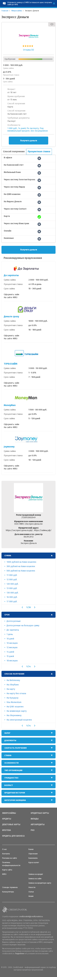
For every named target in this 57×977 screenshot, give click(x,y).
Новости (31, 887)
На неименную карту (17, 711)
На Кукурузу (12, 698)
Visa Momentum (14, 702)
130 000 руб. (12, 593)
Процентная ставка (39, 151)
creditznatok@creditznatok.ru (31, 917)
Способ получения (14, 151)
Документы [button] (10, 740)
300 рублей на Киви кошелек (21, 566)
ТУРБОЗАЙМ (10, 363)
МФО (4, 874)
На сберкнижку (14, 715)
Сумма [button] (7, 555)
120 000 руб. (12, 584)
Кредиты (6, 819)
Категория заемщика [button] (15, 800)
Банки (30, 849)
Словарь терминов (10, 887)
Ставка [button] (7, 755)
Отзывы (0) (28, 50)
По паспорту (33, 128)
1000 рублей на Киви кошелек (21, 562)
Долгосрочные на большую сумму (23, 625)
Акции (30, 896)
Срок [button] (7, 615)
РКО (32, 830)
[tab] (28, 556)
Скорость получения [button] (15, 748)
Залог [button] (7, 733)
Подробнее (19, 954)
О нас (4, 849)
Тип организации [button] (13, 770)
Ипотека (6, 830)
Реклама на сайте (9, 858)
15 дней (10, 656)
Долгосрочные (14, 621)
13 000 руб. (12, 588)
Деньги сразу (11, 316)
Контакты (6, 854)
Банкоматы (33, 858)
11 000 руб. (12, 575)
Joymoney (9, 446)
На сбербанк (13, 684)
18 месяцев (12, 660)
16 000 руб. (12, 597)
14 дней (22, 128)
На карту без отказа (16, 693)
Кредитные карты (40, 813)
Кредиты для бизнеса (13, 836)
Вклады (35, 819)
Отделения (33, 854)
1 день (10, 634)
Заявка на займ (34, 879)
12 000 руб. (12, 579)
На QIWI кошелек (15, 706)
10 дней (10, 638)
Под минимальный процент (25, 129)
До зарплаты (11, 275)
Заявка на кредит (35, 874)
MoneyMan (10, 405)
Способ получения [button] (14, 674)
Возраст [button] (8, 785)
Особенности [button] (11, 763)
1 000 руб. (12, 128)
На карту (11, 689)
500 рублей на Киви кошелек (21, 571)
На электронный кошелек (19, 720)
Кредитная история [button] (14, 793)
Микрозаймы (9, 813)
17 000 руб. (12, 601)
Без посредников (39, 131)
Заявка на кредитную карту (39, 883)
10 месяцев (12, 643)
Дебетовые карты (11, 824)
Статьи (31, 892)
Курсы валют (33, 862)
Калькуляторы (8, 892)
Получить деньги (28, 140)
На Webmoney (13, 680)
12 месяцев (12, 647)
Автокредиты (38, 824)
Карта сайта (7, 870)
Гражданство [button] (11, 778)
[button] (22, 607)
